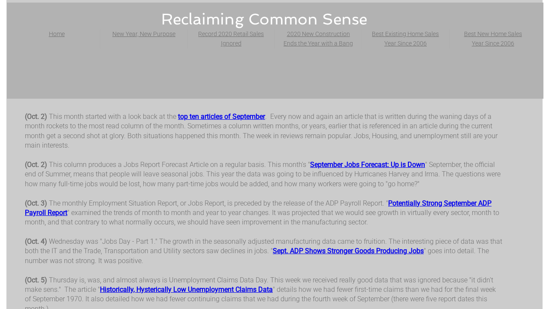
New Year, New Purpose (143, 33)
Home (57, 33)
